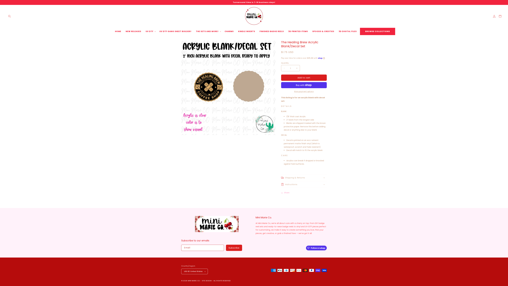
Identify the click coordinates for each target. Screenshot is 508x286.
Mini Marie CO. (194, 281)
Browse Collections (377, 31)
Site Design (207, 281)
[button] (9, 16)
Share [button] (286, 192)
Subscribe (234, 247)
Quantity (285, 63)
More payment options (304, 91)
